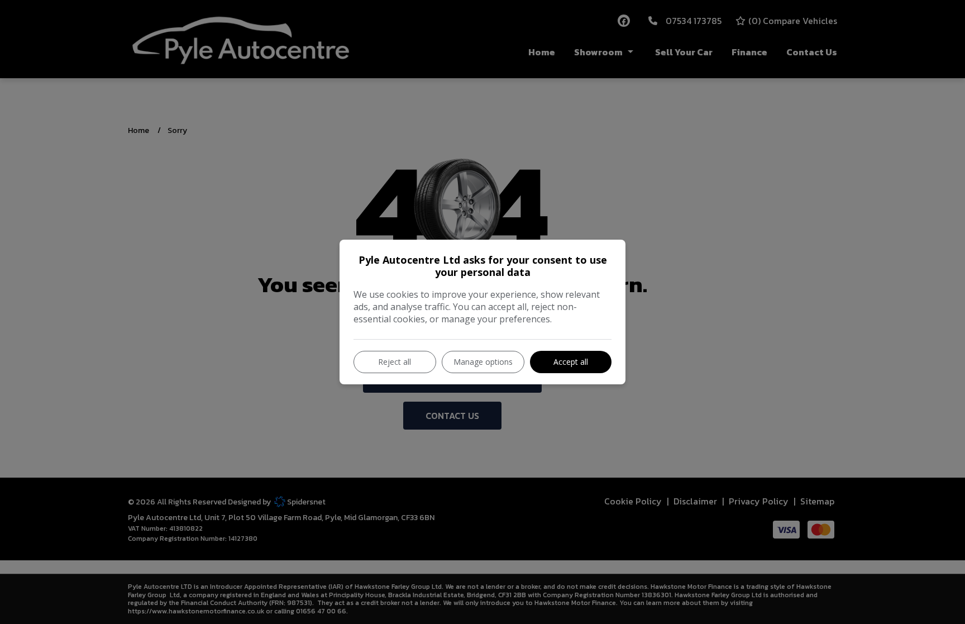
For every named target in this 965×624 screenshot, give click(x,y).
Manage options (483, 361)
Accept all (570, 361)
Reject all (394, 361)
